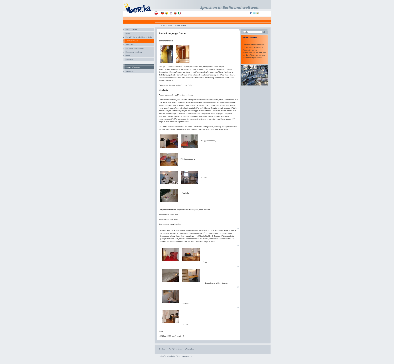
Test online (129, 44)
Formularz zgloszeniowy (134, 48)
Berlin (127, 33)
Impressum (129, 71)
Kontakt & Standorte (132, 67)
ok (264, 32)
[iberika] (138, 8)
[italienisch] (179, 13)
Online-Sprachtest (250, 38)
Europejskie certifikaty (133, 52)
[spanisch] (166, 13)
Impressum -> (186, 356)
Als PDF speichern (176, 349)
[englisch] (171, 13)
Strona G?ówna (131, 30)
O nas (127, 56)
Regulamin (129, 59)
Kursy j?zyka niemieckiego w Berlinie (139, 37)
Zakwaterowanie (131, 41)
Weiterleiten (189, 349)
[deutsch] (162, 13)
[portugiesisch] (175, 13)
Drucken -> (163, 349)
